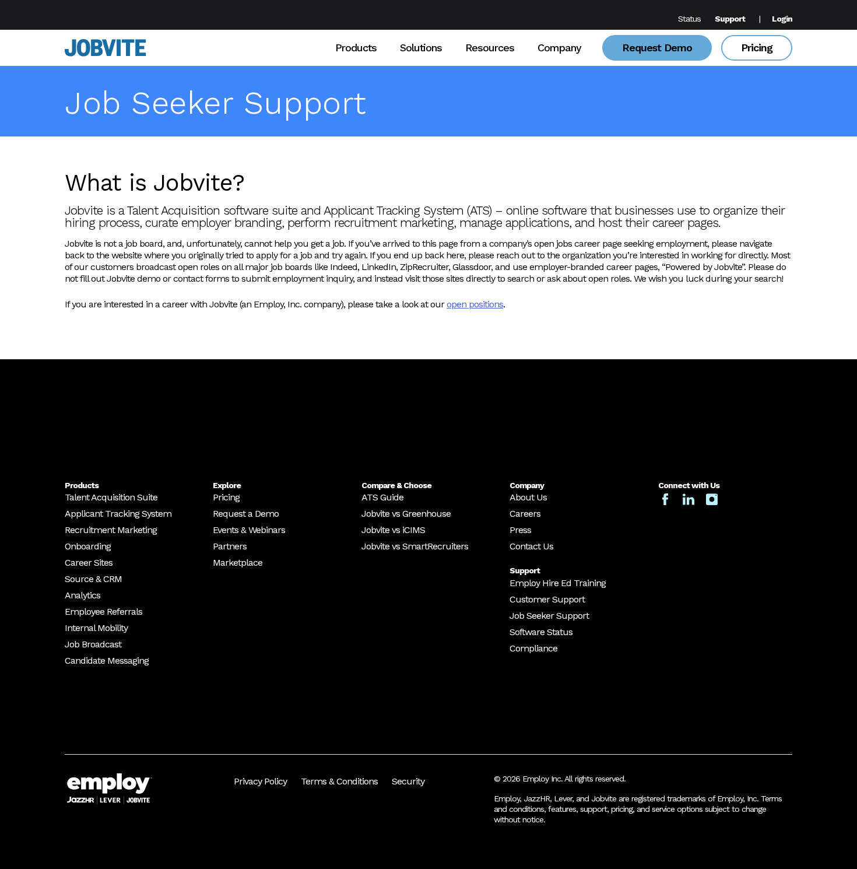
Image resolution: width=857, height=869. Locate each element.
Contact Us (531, 546)
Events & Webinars (249, 529)
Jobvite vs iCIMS (393, 529)
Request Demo (657, 47)
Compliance (533, 648)
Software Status (541, 631)
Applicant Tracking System (118, 513)
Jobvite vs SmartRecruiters (414, 546)
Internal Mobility (96, 627)
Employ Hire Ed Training (558, 582)
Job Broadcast (93, 644)
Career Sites (89, 562)
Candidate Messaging (107, 660)
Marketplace (237, 562)
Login (782, 18)
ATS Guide (382, 497)
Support (730, 18)
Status (689, 18)
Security (408, 781)
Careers (525, 513)
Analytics (82, 595)
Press (520, 529)
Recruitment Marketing (111, 529)
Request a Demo (246, 513)
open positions (475, 304)
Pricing (756, 47)
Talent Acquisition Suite (111, 497)
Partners (230, 546)
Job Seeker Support (549, 615)
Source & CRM (93, 578)
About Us (528, 497)
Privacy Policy (260, 781)
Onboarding (88, 546)
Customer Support (547, 599)
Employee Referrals (103, 611)
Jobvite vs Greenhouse (406, 513)
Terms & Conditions (339, 781)
